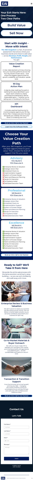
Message (7, 444)
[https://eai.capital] (4, 3)
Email (6, 437)
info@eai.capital (16, 465)
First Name (7, 424)
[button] (31, 3)
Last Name (7, 431)
